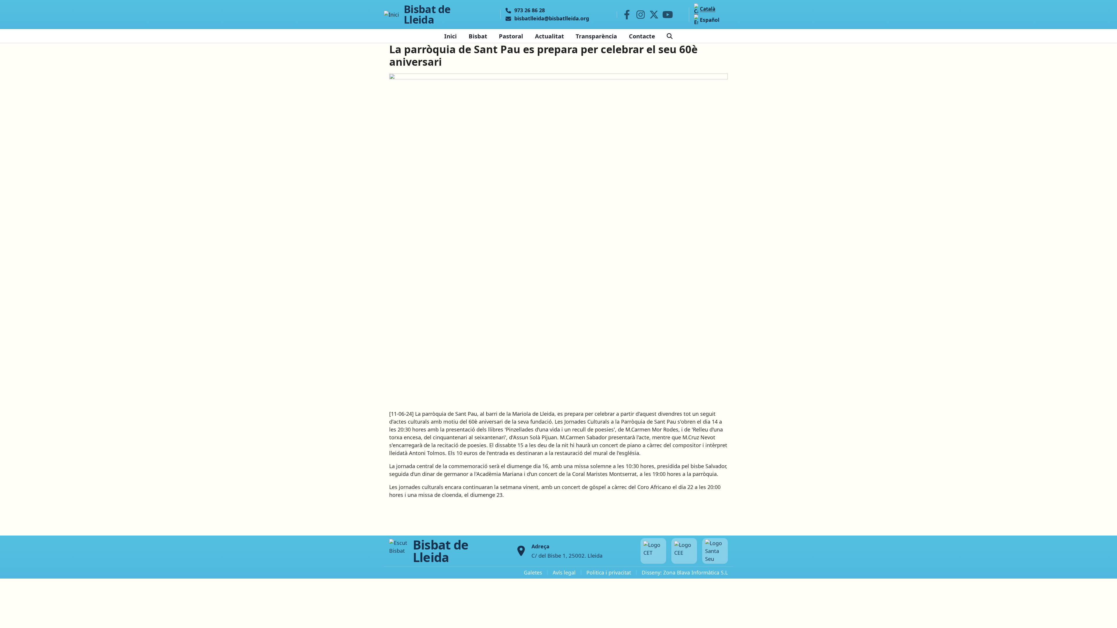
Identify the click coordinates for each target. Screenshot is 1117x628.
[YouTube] (668, 14)
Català (707, 9)
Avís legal (564, 572)
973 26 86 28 (529, 10)
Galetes (533, 572)
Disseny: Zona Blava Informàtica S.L (685, 572)
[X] (654, 14)
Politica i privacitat (608, 572)
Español (709, 20)
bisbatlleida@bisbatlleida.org (551, 18)
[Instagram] (640, 14)
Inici (450, 36)
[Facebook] (627, 14)
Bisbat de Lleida (427, 14)
